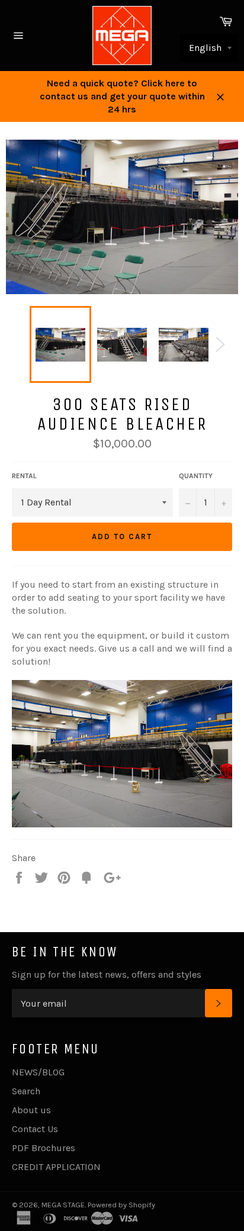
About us (31, 1110)
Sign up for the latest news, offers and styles (106, 974)
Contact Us (35, 1129)
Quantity (196, 476)
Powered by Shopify (121, 1204)
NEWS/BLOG (38, 1072)
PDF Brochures (43, 1147)
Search (26, 1091)
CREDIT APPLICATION (56, 1166)
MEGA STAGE (63, 1204)
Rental (24, 476)
